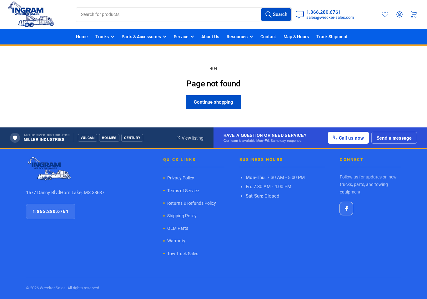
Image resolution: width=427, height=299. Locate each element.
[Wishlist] (385, 14)
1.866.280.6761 (51, 211)
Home (82, 36)
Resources (237, 36)
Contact (268, 36)
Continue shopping (213, 102)
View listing (192, 138)
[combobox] (184, 14)
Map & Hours (296, 36)
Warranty (176, 240)
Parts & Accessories (141, 36)
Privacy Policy (180, 177)
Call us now (351, 138)
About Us (210, 36)
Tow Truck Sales (182, 253)
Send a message (394, 138)
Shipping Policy (182, 215)
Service (181, 36)
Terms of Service (183, 190)
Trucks (102, 36)
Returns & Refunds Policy (191, 203)
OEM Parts (177, 228)
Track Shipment (332, 36)
